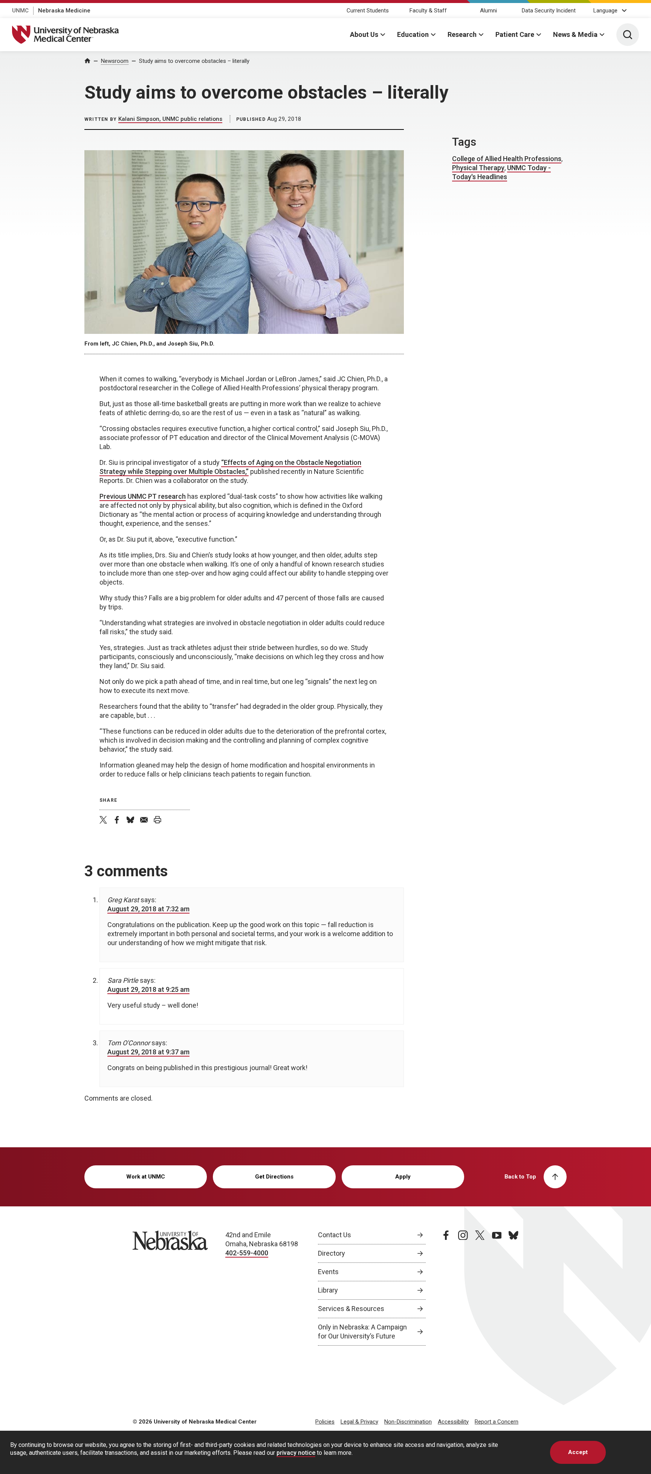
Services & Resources (351, 1309)
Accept (578, 1452)
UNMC (20, 10)
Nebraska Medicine (64, 10)
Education (413, 34)
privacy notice (296, 1452)
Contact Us (334, 1235)
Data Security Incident (549, 10)
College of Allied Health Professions (506, 159)
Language (605, 10)
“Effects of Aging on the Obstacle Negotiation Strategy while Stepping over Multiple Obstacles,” (230, 466)
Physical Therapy (478, 168)
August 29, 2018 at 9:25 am (148, 989)
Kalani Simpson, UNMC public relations (170, 119)
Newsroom (114, 61)
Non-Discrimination (408, 1421)
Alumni (488, 10)
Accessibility (453, 1421)
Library (328, 1290)
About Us (364, 34)
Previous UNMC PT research (142, 496)
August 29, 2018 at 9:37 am (148, 1052)
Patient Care (514, 34)
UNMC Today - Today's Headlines (501, 172)
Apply (403, 1176)
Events (328, 1272)
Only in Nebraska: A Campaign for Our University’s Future (362, 1331)
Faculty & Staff (428, 10)
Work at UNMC (145, 1176)
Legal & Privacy (359, 1421)
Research (462, 34)
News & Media (575, 34)
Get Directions (274, 1176)
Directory (331, 1253)
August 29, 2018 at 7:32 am (148, 909)
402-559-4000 (246, 1253)
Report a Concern (496, 1421)
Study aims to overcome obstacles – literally (194, 61)
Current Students (368, 10)
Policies (325, 1421)
